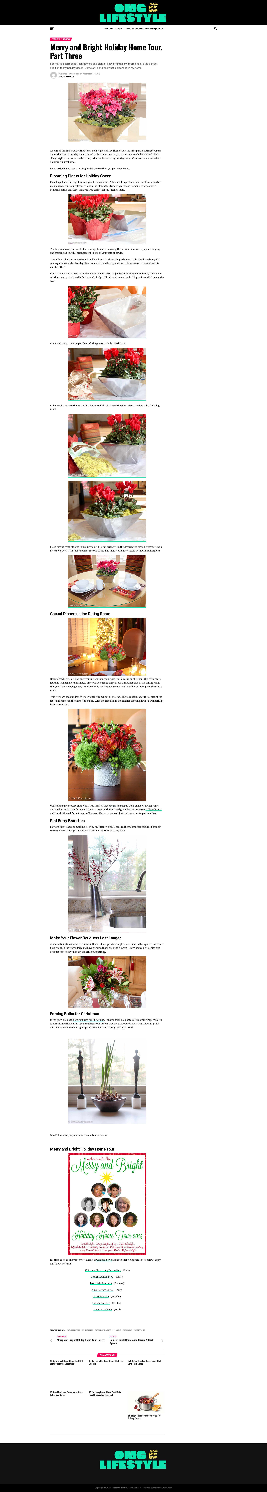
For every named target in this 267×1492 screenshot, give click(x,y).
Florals (117, 1330)
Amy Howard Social (102, 1289)
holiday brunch (154, 809)
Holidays (128, 1330)
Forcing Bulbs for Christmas (88, 1019)
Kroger (112, 805)
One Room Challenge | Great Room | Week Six (144, 28)
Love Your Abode (102, 1309)
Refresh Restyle (101, 1303)
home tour (140, 1330)
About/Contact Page (113, 28)
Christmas (88, 1330)
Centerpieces (74, 1330)
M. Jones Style (101, 1296)
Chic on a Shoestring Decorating (103, 1270)
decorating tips (103, 1330)
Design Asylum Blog (102, 1276)
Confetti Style (104, 1259)
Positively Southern (101, 1283)
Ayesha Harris (67, 76)
